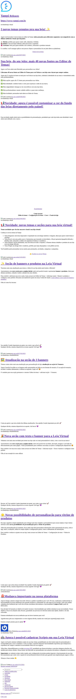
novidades (7, 676)
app (5, 683)
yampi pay (7, 685)
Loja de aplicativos (9, 690)
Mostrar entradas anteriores (8, 666)
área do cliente (8, 686)
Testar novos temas (38, 51)
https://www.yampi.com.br (13, 20)
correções (7, 673)
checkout (7, 678)
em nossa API (28, 648)
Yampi (10, 15)
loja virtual (7, 680)
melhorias (7, 681)
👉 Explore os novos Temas (38, 254)
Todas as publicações (10, 671)
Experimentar (38, 209)
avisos (6, 675)
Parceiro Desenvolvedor (11, 688)
